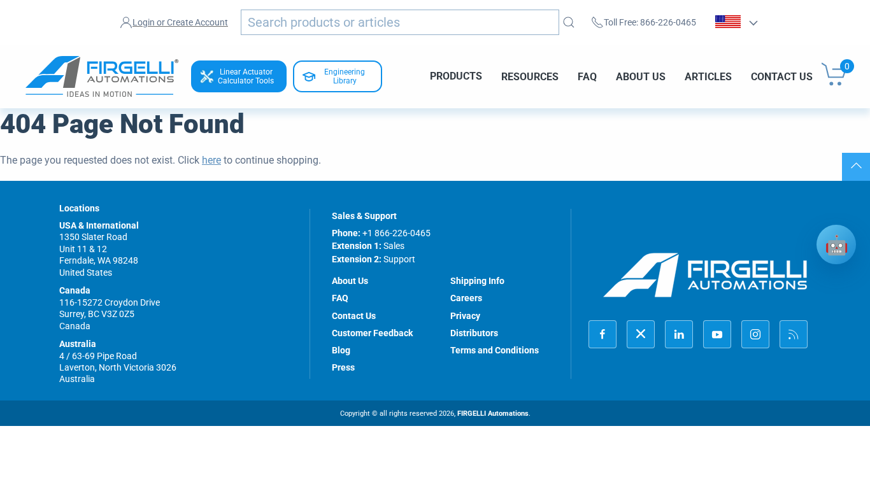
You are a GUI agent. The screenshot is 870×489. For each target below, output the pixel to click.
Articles (708, 76)
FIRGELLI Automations (493, 413)
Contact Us (782, 76)
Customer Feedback (372, 333)
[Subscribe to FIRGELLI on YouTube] (717, 334)
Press (343, 367)
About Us (641, 76)
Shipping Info (477, 281)
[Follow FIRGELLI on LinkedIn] (679, 334)
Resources (530, 76)
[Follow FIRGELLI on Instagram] (755, 334)
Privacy (465, 316)
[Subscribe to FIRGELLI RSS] (794, 334)
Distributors (474, 333)
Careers (466, 298)
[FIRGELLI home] (706, 274)
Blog (341, 350)
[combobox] (400, 22)
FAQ (587, 76)
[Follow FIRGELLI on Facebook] (602, 334)
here (211, 160)
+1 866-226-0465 (396, 233)
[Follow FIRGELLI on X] (641, 334)
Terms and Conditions (494, 350)
